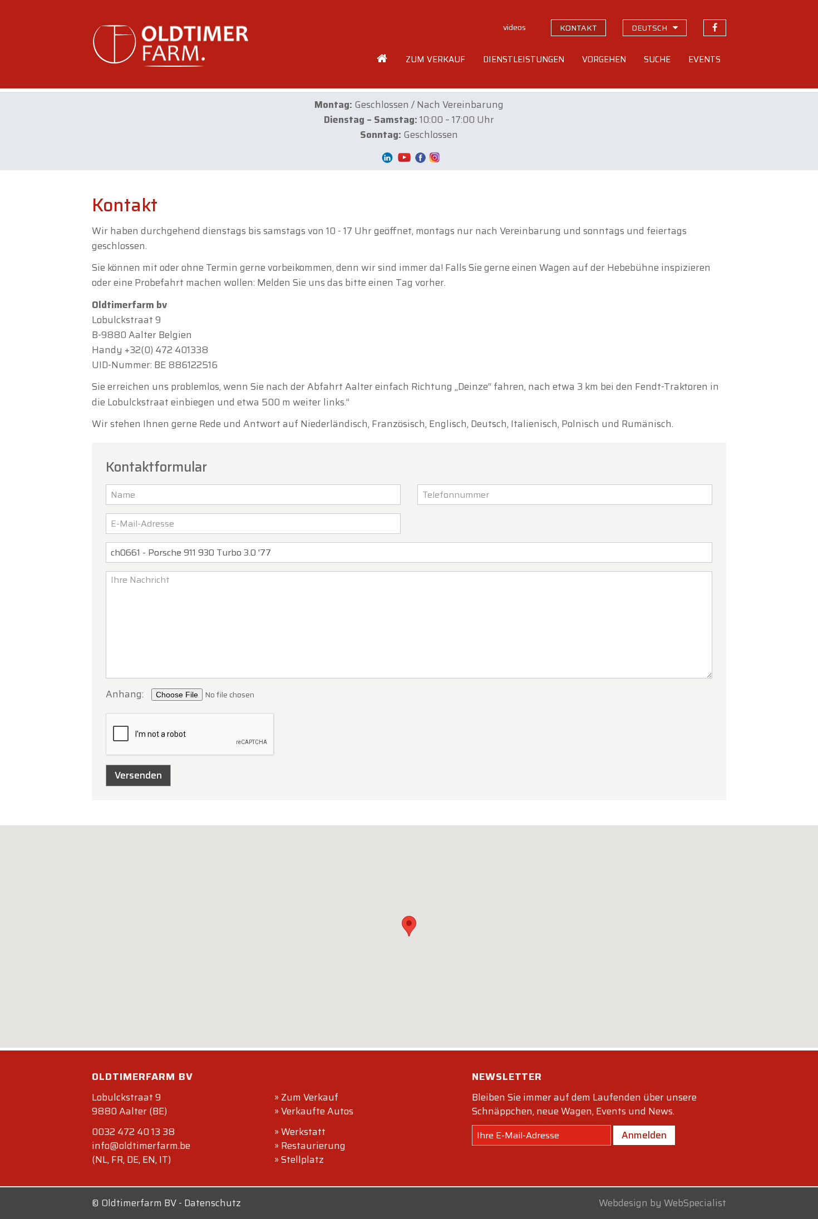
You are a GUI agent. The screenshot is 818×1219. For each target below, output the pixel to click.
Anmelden (644, 1135)
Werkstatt (303, 1131)
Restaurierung (313, 1145)
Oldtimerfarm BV (138, 1203)
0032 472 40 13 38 (133, 1131)
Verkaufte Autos (317, 1111)
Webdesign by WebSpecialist (662, 1203)
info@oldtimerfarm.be (141, 1145)
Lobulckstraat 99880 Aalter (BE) (129, 1104)
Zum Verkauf (309, 1097)
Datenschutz (212, 1203)
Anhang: (125, 694)
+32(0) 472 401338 (166, 350)
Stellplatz (302, 1159)
